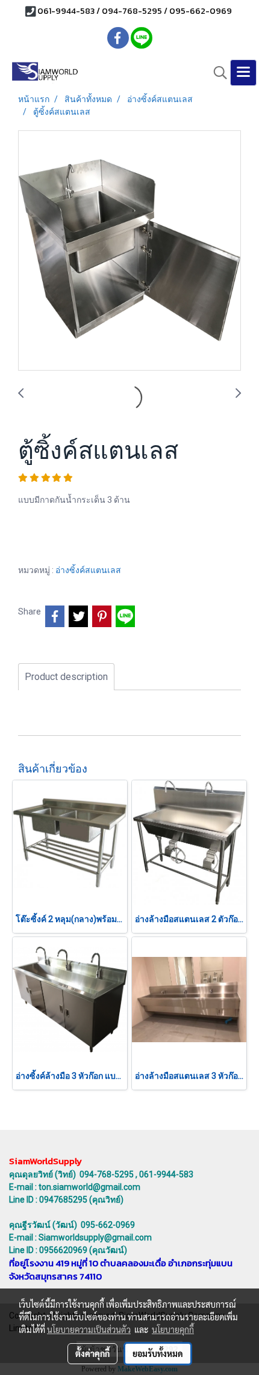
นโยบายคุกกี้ (173, 1329)
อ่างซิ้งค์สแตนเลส (88, 570)
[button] (216, 72)
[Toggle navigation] (243, 72)
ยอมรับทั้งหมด (158, 1353)
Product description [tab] (66, 676)
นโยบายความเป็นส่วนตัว (89, 1329)
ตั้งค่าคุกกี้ (92, 1353)
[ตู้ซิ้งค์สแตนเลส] (129, 251)
